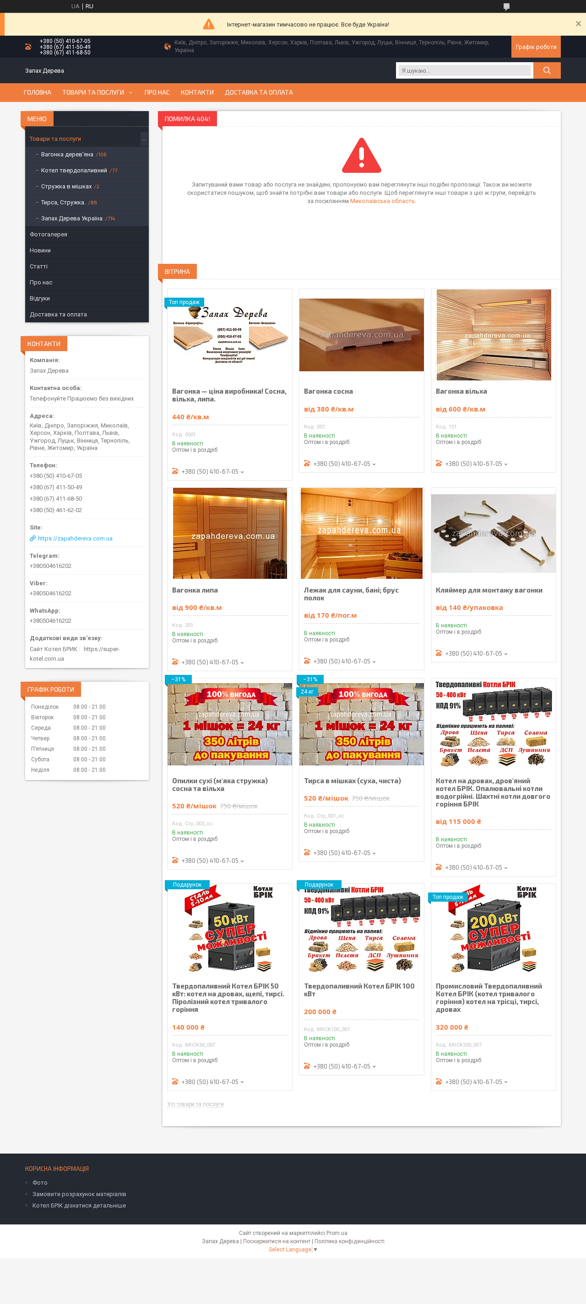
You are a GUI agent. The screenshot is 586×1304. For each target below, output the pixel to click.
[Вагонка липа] (230, 533)
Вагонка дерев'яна (67, 154)
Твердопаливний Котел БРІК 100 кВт (359, 990)
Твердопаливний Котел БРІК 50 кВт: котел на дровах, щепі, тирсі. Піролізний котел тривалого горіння (228, 997)
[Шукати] (547, 70)
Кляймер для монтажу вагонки (489, 590)
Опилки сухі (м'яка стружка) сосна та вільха (220, 784)
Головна (37, 92)
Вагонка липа (195, 590)
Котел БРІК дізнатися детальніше (79, 1205)
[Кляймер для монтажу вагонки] (493, 533)
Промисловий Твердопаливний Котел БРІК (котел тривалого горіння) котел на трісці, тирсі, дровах (489, 997)
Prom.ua (336, 1233)
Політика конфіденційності (350, 1241)
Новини (40, 250)
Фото (40, 1182)
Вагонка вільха (461, 391)
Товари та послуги (93, 92)
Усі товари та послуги (195, 1104)
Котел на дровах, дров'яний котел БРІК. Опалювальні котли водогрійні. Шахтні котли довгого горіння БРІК (493, 792)
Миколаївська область (382, 201)
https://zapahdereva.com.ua (75, 538)
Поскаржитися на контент (276, 1241)
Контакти (197, 92)
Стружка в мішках (66, 186)
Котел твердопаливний (74, 170)
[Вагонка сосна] (361, 334)
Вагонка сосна (328, 391)
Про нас (157, 92)
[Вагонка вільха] (493, 334)
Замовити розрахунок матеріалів (79, 1194)
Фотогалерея (48, 234)
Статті (39, 266)
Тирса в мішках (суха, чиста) (352, 781)
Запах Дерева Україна (72, 218)
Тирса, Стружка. (63, 202)
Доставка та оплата (259, 92)
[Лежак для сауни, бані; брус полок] (361, 533)
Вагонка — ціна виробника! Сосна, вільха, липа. (229, 395)
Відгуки (40, 298)
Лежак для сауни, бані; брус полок (351, 594)
